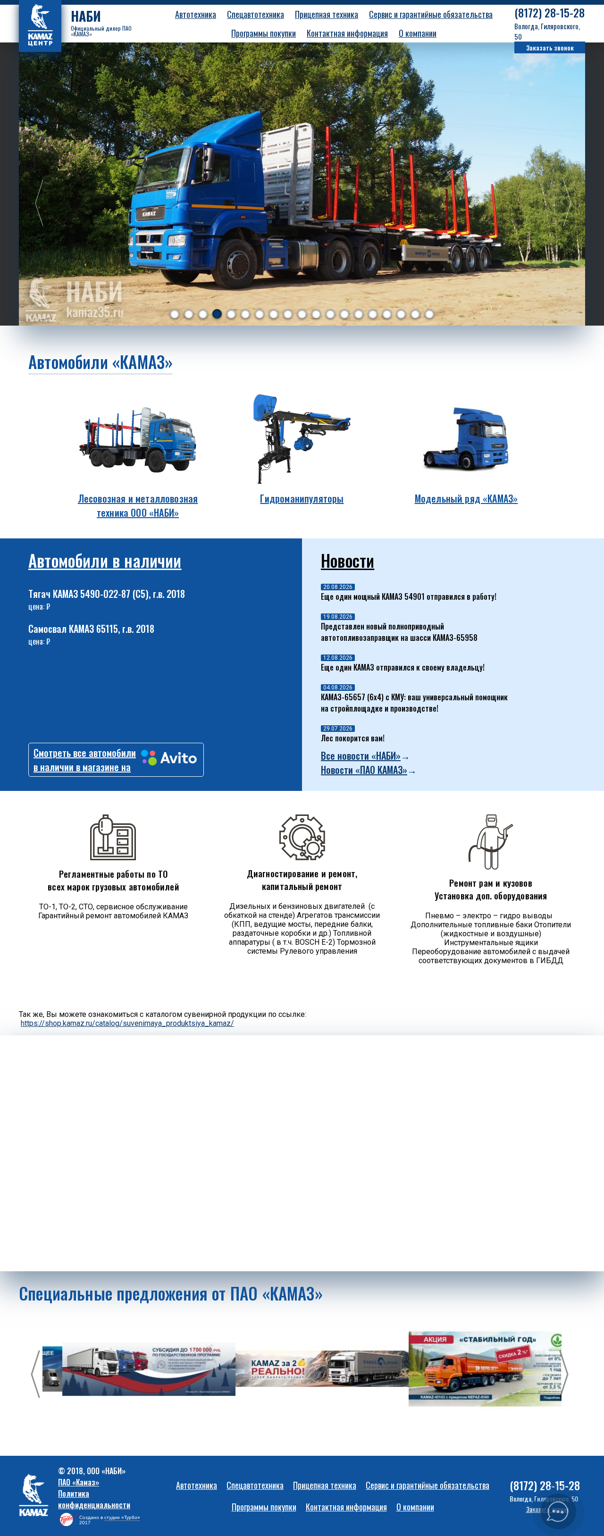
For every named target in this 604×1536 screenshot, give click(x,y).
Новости (347, 560)
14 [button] (358, 314)
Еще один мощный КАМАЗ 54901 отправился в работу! (408, 596)
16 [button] (387, 314)
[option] (302, 184)
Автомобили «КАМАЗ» (100, 361)
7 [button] (259, 314)
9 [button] (288, 314)
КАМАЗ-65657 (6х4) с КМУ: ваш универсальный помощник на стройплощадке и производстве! (414, 702)
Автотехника (195, 14)
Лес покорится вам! (353, 738)
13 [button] (344, 314)
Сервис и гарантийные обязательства (431, 14)
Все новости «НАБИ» (361, 755)
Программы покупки (263, 33)
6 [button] (245, 314)
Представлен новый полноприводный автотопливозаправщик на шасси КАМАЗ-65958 (399, 632)
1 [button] (174, 314)
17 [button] (401, 314)
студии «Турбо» (122, 1517)
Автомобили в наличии (105, 560)
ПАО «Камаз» (78, 1482)
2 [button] (188, 314)
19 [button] (429, 314)
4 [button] (217, 314)
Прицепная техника (326, 14)
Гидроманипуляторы (302, 498)
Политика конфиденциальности (94, 1499)
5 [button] (231, 314)
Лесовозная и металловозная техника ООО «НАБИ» (138, 505)
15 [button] (373, 314)
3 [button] (203, 314)
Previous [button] (35, 204)
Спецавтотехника (255, 14)
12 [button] (330, 314)
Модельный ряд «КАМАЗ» (466, 498)
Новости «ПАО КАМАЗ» (364, 770)
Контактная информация (347, 33)
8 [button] (273, 314)
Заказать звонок (550, 47)
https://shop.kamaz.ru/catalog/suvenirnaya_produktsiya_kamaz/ (127, 1023)
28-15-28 (549, 13)
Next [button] (564, 204)
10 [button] (302, 314)
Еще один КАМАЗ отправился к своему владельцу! (403, 667)
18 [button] (415, 314)
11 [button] (316, 314)
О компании (417, 33)
